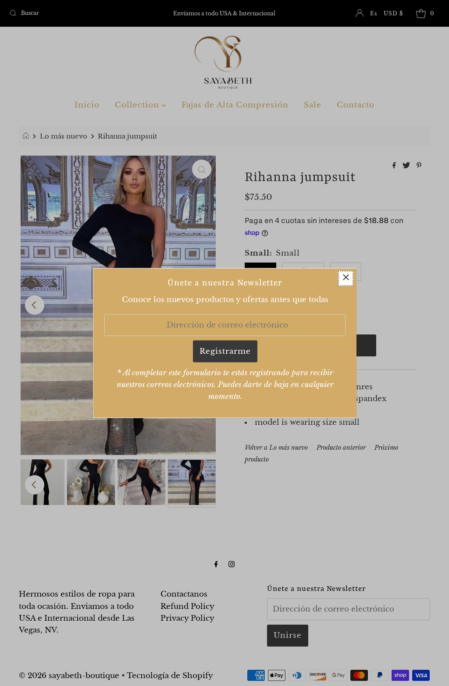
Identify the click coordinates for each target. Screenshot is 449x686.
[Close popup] (345, 278)
